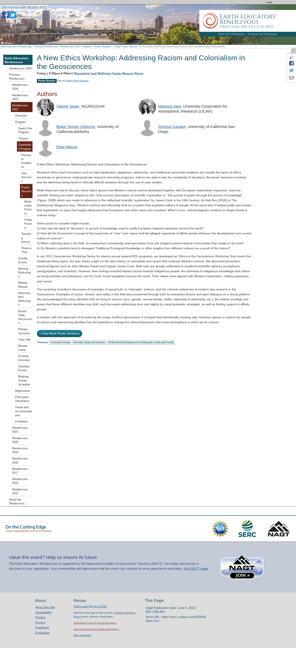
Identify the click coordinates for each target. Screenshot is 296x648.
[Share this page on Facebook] (291, 63)
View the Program (231, 34)
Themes (23, 138)
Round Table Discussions (25, 317)
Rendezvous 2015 (20, 491)
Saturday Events (23, 368)
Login (269, 2)
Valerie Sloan (67, 106)
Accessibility (43, 612)
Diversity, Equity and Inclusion (89, 342)
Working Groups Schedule (24, 380)
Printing (40, 617)
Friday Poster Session (125, 46)
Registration (22, 390)
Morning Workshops (24, 272)
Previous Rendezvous (46, 46)
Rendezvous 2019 (20, 450)
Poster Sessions (102, 46)
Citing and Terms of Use (90, 606)
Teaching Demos (26, 237)
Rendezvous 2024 (20, 86)
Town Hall (24, 339)
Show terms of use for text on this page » (95, 623)
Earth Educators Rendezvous (16, 46)
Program (86, 46)
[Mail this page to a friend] (291, 78)
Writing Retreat (22, 284)
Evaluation (42, 632)
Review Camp (22, 347)
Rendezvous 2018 (20, 460)
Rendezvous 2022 (70, 46)
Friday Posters (28, 223)
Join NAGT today (196, 568)
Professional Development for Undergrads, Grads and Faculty (141, 342)
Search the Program (262, 34)
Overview (21, 115)
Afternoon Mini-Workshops (24, 299)
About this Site (45, 607)
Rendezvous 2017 (20, 470)
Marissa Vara (169, 106)
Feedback (42, 627)
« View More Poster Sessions (59, 333)
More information (82, 635)
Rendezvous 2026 (20, 68)
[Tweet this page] (291, 70)
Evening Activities (24, 358)
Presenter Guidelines (26, 161)
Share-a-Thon (26, 250)
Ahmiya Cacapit (171, 127)
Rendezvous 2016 (20, 481)
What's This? (152, 620)
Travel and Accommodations (23, 411)
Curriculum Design (60, 342)
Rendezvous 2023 (20, 97)
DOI (148, 611)
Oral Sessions (26, 177)
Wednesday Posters (28, 207)
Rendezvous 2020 (20, 440)
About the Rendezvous (17, 501)
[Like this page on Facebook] (291, 57)
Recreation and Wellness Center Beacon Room (108, 73)
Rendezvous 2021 (20, 429)
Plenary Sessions (24, 331)
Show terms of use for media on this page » (96, 629)
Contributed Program (24, 146)
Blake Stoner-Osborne (75, 127)
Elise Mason (67, 147)
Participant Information (22, 399)
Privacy (40, 622)
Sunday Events (23, 260)
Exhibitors (21, 421)
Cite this (159, 611)
